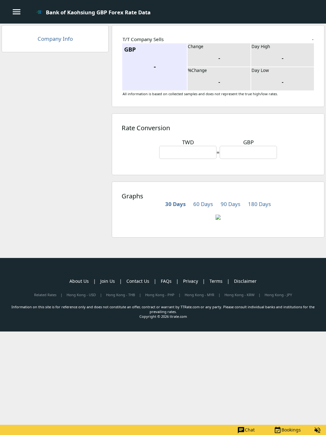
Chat (246, 430)
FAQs (166, 281)
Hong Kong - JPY (278, 294)
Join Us (107, 281)
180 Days (259, 204)
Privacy (190, 281)
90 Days (230, 204)
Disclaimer (245, 281)
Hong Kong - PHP (159, 294)
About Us (79, 281)
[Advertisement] (55, 103)
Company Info (55, 38)
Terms (216, 281)
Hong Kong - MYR (199, 294)
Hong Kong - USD (81, 294)
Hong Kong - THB (120, 294)
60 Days (203, 204)
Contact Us (137, 281)
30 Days (175, 204)
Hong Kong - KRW (239, 294)
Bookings (287, 430)
